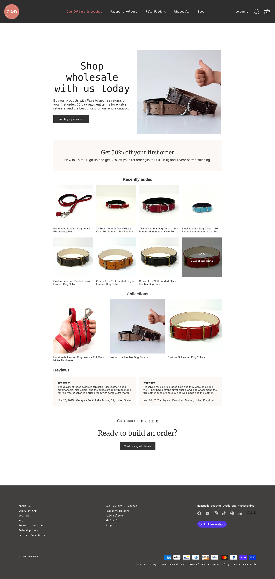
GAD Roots (34, 556)
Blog (201, 11)
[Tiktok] (224, 513)
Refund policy (28, 530)
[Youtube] (207, 513)
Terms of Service (31, 525)
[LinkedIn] (240, 513)
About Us (25, 506)
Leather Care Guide (32, 535)
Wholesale (182, 11)
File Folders (156, 11)
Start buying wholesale (71, 119)
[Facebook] (199, 513)
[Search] (256, 12)
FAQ (21, 520)
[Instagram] (216, 513)
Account (242, 11)
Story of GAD (28, 510)
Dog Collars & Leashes (84, 11)
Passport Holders (123, 11)
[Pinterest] (232, 513)
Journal (24, 515)
